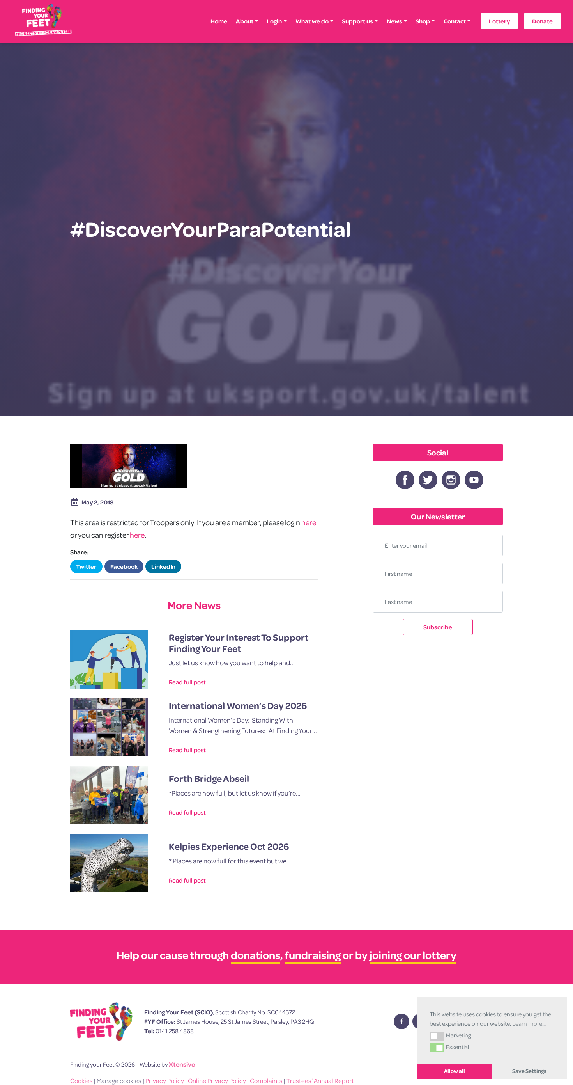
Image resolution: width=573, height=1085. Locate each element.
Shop (423, 21)
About (244, 21)
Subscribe (437, 627)
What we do (312, 21)
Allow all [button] (454, 1071)
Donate (542, 21)
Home (218, 21)
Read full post (187, 682)
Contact (455, 21)
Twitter (86, 566)
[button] (437, 1036)
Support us (357, 21)
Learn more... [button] (529, 1023)
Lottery (499, 21)
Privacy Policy (164, 1080)
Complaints (266, 1080)
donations (255, 954)
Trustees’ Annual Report (320, 1080)
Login (274, 21)
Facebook (124, 566)
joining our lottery (413, 954)
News (394, 21)
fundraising (313, 954)
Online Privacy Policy (217, 1080)
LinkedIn (163, 566)
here (308, 522)
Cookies (81, 1080)
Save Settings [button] (529, 1071)
